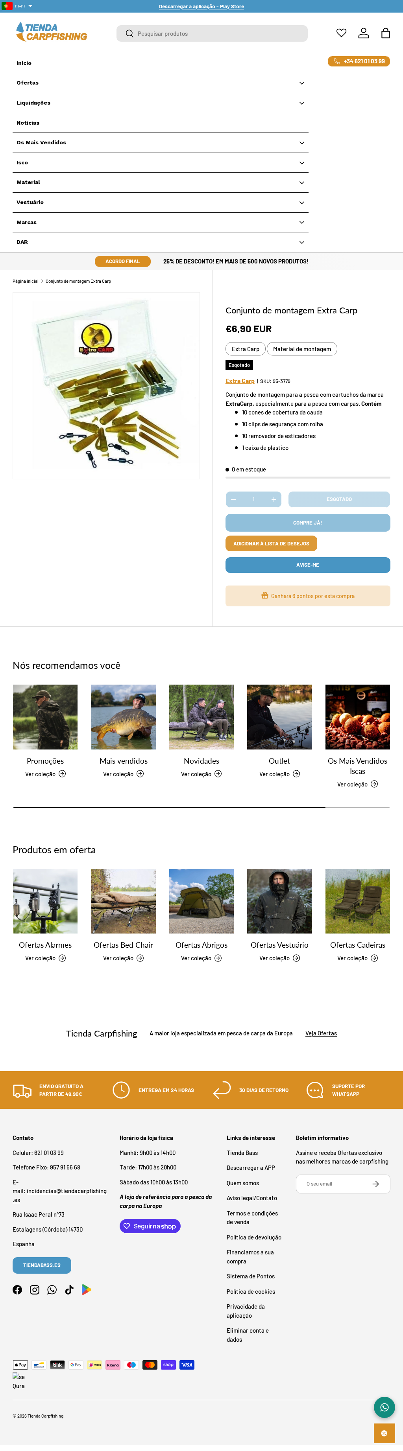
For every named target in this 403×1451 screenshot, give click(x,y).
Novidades (201, 761)
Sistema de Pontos (251, 1276)
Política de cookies (251, 1291)
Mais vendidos (124, 761)
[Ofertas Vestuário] (279, 901)
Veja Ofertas (321, 1033)
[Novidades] (201, 717)
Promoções (45, 761)
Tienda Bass (242, 1152)
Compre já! (307, 522)
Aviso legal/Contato (252, 1197)
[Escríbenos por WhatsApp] (384, 1407)
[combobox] (212, 33)
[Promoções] (45, 717)
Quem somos (243, 1182)
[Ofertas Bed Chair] (123, 901)
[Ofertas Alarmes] (45, 901)
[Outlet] (279, 717)
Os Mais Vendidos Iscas (357, 766)
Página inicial (26, 281)
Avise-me (307, 565)
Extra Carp (245, 348)
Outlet (279, 761)
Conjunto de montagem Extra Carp (78, 281)
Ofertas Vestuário (280, 945)
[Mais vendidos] (123, 717)
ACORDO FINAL (122, 261)
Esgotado (339, 499)
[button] (385, 33)
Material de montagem (302, 348)
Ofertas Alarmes (45, 945)
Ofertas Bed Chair (123, 945)
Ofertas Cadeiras (357, 945)
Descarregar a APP (251, 1167)
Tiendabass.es (42, 1265)
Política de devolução (254, 1237)
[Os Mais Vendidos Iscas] (357, 717)
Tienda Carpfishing (45, 1415)
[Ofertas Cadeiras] (357, 901)
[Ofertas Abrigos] (201, 901)
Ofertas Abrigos (201, 945)
